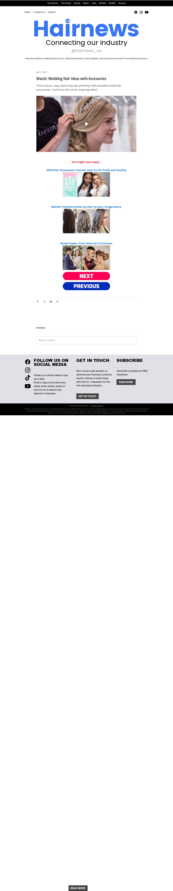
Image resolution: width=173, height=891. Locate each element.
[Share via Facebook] (37, 301)
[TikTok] (27, 378)
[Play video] (86, 124)
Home (27, 12)
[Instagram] (141, 12)
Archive (51, 12)
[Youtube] (147, 12)
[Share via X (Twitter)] (44, 301)
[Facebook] (136, 12)
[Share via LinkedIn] (51, 301)
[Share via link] (57, 301)
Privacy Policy (97, 405)
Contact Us (39, 12)
